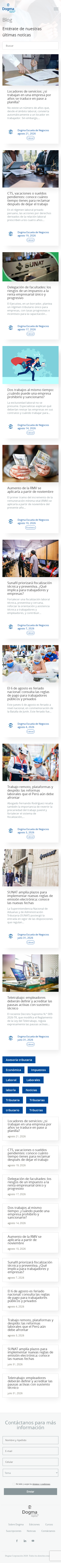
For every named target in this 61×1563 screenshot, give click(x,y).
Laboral (11, 1080)
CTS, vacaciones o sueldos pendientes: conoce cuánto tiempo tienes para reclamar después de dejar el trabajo (28, 198)
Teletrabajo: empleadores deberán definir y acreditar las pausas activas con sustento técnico (29, 1002)
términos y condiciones (41, 1484)
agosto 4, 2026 (26, 727)
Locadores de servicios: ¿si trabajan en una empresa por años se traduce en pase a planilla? (29, 96)
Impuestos (38, 1070)
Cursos (49, 1524)
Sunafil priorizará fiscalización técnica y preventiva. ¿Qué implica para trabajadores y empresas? (29, 588)
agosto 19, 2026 (27, 235)
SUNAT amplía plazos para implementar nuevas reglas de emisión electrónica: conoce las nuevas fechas (30, 897)
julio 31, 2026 (25, 937)
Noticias (31, 1090)
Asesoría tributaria (19, 1060)
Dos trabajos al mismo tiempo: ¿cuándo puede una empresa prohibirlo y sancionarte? (30, 393)
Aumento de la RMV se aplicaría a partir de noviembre (30, 490)
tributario (12, 1110)
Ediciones (34, 1524)
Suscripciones (13, 1530)
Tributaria (13, 1100)
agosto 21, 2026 (27, 133)
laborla (11, 1090)
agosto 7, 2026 (26, 628)
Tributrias (36, 1110)
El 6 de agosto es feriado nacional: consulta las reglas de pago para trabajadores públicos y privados (28, 693)
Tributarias (37, 1100)
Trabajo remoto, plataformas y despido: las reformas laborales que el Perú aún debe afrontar (30, 792)
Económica (13, 1070)
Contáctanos (48, 1530)
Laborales (33, 1080)
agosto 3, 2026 (26, 832)
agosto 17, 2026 (27, 329)
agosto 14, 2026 (27, 428)
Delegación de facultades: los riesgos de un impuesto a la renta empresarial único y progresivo (29, 292)
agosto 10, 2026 (27, 523)
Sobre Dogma (16, 1524)
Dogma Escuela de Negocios (33, 130)
